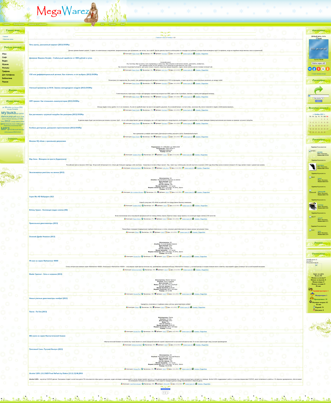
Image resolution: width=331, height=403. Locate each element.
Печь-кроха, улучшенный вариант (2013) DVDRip (49, 45)
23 (324, 129)
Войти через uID (318, 63)
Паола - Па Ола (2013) (38, 312)
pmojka (319, 152)
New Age (21, 129)
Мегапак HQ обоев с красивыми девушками (47, 141)
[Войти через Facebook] (314, 69)
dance (4, 116)
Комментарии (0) (187, 53)
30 (324, 132)
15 (321, 125)
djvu (17, 113)
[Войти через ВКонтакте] (310, 69)
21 (319, 129)
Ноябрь (169, 37)
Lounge (13, 121)
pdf (14, 117)
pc (3, 107)
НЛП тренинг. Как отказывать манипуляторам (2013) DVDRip (54, 101)
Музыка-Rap (136, 294)
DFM (6, 132)
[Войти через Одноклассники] (328, 69)
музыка (8, 112)
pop (11, 116)
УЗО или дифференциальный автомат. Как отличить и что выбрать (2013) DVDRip (63, 74)
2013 (15, 132)
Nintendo (8, 124)
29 (321, 132)
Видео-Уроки (135, 53)
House (8, 119)
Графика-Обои (137, 154)
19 (313, 129)
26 (313, 132)
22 (321, 129)
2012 (7, 121)
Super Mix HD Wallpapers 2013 (41, 197)
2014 (19, 132)
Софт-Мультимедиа (135, 384)
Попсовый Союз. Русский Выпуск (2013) (46, 349)
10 (327, 122)
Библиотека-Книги (135, 168)
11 (310, 125)
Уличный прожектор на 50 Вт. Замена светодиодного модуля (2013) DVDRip (60, 88)
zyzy (319, 231)
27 (316, 132)
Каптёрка (164, 53)
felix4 (167, 192)
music (14, 124)
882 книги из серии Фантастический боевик (47, 336)
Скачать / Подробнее (202, 53)
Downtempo (14, 125)
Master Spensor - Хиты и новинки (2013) (45, 274)
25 (310, 132)
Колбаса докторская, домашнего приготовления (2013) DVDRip (55, 128)
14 (319, 125)
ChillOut (18, 124)
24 (327, 129)
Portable (15, 109)
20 (316, 129)
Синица (320, 205)
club (22, 117)
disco (23, 124)
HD (11, 129)
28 (319, 132)
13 (316, 125)
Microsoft (15, 129)
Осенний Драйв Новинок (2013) (42, 237)
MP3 (5, 128)
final (20, 125)
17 (327, 125)
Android (10, 132)
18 (310, 129)
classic (18, 117)
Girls (2, 121)
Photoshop (7, 125)
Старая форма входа (319, 74)
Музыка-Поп (136, 256)
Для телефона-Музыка (137, 192)
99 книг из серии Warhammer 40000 (43, 261)
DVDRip (20, 119)
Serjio (164, 154)
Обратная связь (8, 39)
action (9, 107)
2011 (21, 107)
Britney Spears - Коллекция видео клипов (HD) (48, 210)
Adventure (15, 119)
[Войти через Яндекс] (319, 69)
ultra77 (320, 218)
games (21, 113)
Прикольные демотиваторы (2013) (43, 223)
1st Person (15, 107)
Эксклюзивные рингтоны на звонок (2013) (46, 172)
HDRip (22, 121)
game (3, 124)
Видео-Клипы (136, 219)
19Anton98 (166, 384)
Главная (5, 36)
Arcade (9, 109)
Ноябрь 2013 (318, 114)
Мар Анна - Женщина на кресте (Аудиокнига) (47, 159)
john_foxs (164, 70)
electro (4, 119)
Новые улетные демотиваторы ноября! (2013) (48, 298)
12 (313, 125)
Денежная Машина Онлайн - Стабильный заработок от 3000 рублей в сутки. (60, 58)
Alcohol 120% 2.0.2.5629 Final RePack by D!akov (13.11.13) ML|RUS (56, 373)
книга (18, 121)
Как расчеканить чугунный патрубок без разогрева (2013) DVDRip (56, 114)
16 (324, 125)
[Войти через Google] (323, 69)
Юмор (136, 232)
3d (6, 107)
